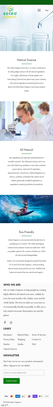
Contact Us (36, 339)
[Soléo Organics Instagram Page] (12, 323)
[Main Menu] (39, 10)
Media (20, 344)
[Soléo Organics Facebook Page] (6, 323)
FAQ (34, 344)
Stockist (6, 344)
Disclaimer (7, 334)
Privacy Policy (9, 339)
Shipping (21, 339)
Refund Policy (23, 334)
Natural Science (10, 349)
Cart (46, 10)
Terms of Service (39, 334)
